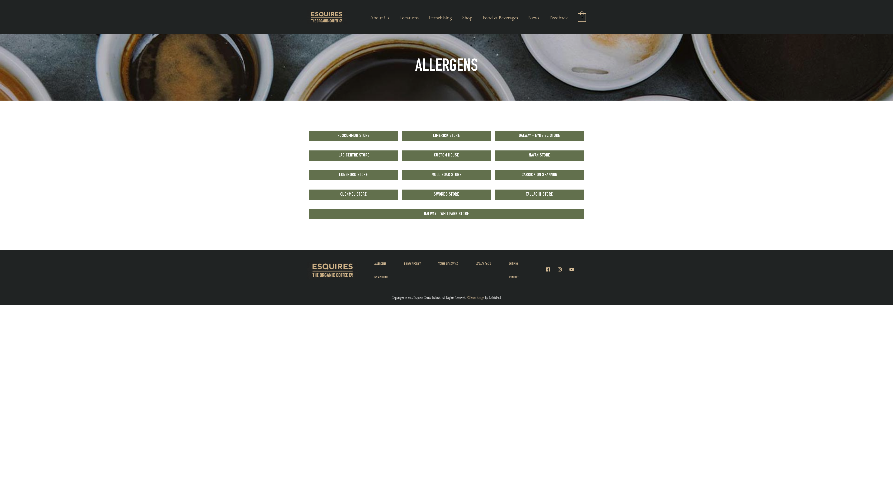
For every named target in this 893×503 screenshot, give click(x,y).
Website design (475, 298)
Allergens (380, 264)
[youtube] (572, 269)
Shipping (514, 264)
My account (381, 277)
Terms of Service (448, 264)
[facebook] (551, 269)
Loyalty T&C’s (483, 264)
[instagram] (562, 269)
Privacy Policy (412, 264)
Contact (514, 277)
